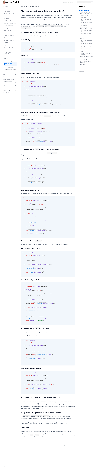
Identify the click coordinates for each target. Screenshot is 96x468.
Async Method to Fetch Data (86, 20)
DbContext (83, 17)
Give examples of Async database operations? (84, 9)
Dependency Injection (9, 45)
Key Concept (7, 11)
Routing (6, 50)
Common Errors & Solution (10, 69)
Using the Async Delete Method (86, 54)
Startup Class (7, 37)
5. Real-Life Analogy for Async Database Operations (86, 57)
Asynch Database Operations (8, 64)
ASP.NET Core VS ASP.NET (9, 13)
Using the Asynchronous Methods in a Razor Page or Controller (86, 24)
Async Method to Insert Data (86, 31)
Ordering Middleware (9, 33)
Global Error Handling (9, 35)
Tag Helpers (6, 42)
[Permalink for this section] (65, 11)
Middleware (6, 18)
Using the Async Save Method (86, 34)
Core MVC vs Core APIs (9, 40)
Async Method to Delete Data (86, 50)
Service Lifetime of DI (8, 47)
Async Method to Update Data (86, 41)
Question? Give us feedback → (84, 70)
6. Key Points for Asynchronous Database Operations (85, 61)
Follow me (72, 2)
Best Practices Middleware (10, 23)
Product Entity (84, 15)
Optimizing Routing (8, 56)
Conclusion (82, 64)
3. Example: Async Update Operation (86, 37)
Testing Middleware (8, 25)
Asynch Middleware (8, 30)
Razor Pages (6, 58)
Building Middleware (8, 20)
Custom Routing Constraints (7, 53)
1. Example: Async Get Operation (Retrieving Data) (86, 13)
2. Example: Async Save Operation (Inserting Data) (86, 27)
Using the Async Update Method (86, 44)
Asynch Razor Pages (8, 61)
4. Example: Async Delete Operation (85, 47)
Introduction (5, 6)
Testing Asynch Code (8, 67)
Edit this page (81, 71)
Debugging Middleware (9, 28)
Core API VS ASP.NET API (9, 16)
